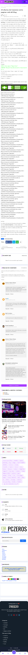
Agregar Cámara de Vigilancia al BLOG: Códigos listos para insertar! (16, 426)
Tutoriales (14, 481)
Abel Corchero (8, 313)
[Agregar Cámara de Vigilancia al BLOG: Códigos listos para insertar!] (4, 427)
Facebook (9, 242)
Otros (14, 475)
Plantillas (4, 477)
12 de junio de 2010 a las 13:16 (10, 299)
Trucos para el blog (7, 6)
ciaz (6, 298)
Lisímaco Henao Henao (10, 282)
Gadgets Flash (22, 469)
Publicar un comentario (14, 385)
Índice (3, 549)
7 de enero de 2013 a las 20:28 (10, 364)
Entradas (5, 393)
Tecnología (13, 479)
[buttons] (9, 615)
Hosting (23, 471)
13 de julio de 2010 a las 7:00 (9, 314)
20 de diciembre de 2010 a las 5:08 (11, 326)
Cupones (11, 466)
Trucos (4, 643)
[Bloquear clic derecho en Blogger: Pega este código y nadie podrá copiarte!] (4, 437)
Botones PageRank (21, 462)
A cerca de (16, 648)
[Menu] (2, 1)
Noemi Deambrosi (9, 325)
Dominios (4, 469)
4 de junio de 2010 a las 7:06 (9, 283)
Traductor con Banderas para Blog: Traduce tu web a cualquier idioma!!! (17, 431)
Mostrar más (24, 255)
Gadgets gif (5, 637)
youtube (21, 451)
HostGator (18, 471)
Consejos (16, 464)
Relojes (23, 477)
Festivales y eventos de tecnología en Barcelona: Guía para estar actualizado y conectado (14, 420)
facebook (9, 448)
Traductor (4, 554)
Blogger (14, 462)
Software (7, 479)
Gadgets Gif (5, 471)
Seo (3, 479)
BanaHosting (5, 462)
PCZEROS (5, 532)
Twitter (13, 242)
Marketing (4, 475)
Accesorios (5, 635)
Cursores (16, 466)
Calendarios (5, 464)
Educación (10, 469)
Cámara (3, 553)
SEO (4, 629)
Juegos (18, 473)
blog (10, 462)
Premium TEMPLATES (12, 477)
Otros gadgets (20, 475)
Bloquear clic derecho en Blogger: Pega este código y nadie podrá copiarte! (16, 437)
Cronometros (5, 466)
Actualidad (16, 460)
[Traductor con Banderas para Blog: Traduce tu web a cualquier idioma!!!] (4, 432)
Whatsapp (17, 242)
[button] (23, 1)
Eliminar (11, 294)
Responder (7, 294)
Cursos (21, 466)
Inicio (2, 6)
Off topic (10, 475)
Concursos (11, 464)
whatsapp (21, 448)
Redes (19, 477)
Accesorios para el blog (7, 460)
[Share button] (20, 242)
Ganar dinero (11, 471)
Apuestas (21, 460)
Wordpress (19, 481)
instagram (9, 451)
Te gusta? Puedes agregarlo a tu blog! (9, 580)
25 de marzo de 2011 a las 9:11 (10, 340)
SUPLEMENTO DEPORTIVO (11, 363)
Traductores (19, 479)
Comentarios (6, 394)
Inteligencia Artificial (6, 473)
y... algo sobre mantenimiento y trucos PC (10, 484)
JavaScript (14, 473)
